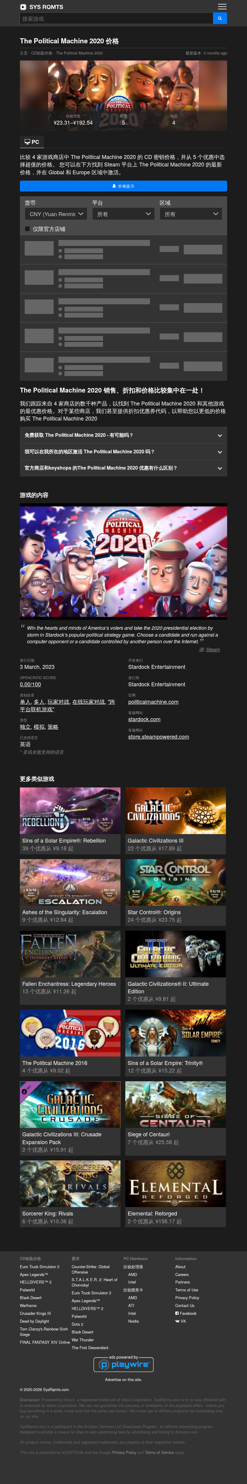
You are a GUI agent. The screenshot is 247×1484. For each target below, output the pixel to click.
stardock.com (144, 719)
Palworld (27, 1290)
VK (183, 1321)
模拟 (39, 726)
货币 (30, 202)
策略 (53, 726)
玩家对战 (58, 701)
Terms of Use (186, 1290)
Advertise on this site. (123, 1379)
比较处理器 (133, 1266)
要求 (76, 1258)
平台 (97, 202)
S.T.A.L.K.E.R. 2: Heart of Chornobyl (94, 1282)
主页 (41, 7)
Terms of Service (159, 1452)
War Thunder (83, 1340)
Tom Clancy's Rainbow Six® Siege (44, 1331)
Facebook (187, 1313)
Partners (182, 1282)
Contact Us (184, 1305)
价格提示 (126, 186)
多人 (39, 701)
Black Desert (31, 1297)
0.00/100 (30, 684)
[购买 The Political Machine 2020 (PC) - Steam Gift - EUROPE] (123, 307)
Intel (132, 1282)
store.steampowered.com (158, 736)
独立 (25, 726)
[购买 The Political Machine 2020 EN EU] (123, 337)
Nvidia (133, 1321)
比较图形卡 (133, 1290)
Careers (182, 1274)
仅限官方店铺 (49, 228)
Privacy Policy (187, 1297)
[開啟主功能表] (222, 7)
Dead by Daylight (34, 1321)
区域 (165, 202)
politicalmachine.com (153, 701)
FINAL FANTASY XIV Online (45, 1342)
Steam (213, 649)
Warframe (28, 1305)
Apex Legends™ (34, 1274)
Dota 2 (77, 1324)
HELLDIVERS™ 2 (36, 1282)
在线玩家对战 (88, 701)
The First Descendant (90, 1347)
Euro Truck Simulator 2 (39, 1266)
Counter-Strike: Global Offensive (91, 1269)
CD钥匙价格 (41, 53)
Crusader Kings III (35, 1313)
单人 (25, 701)
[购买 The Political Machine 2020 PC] (123, 278)
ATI (131, 1305)
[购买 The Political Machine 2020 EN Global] (123, 249)
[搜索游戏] (220, 18)
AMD (132, 1274)
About (180, 1266)
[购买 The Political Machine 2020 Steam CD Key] (123, 366)
